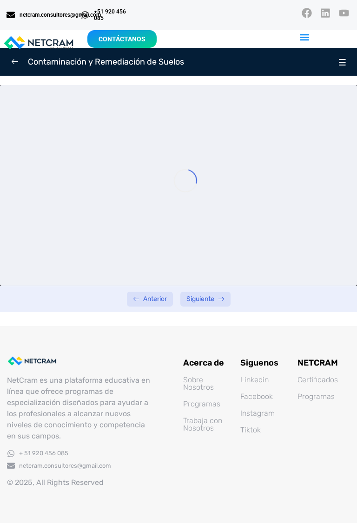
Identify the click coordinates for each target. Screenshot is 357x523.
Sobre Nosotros (198, 383)
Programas (201, 403)
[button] (304, 37)
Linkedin (254, 379)
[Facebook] (306, 13)
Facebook (256, 396)
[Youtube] (344, 13)
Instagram (257, 413)
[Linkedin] (325, 13)
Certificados (318, 379)
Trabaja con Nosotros (202, 424)
